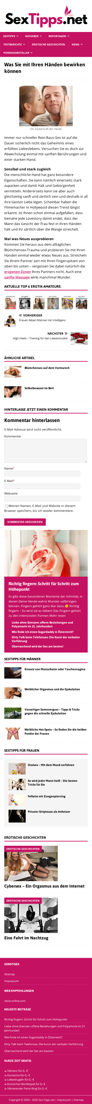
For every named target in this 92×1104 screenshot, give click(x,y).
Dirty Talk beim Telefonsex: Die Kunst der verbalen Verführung (43, 1044)
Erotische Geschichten (48, 44)
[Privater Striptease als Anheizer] (17, 816)
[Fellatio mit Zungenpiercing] (17, 799)
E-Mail (8, 481)
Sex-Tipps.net (47, 1100)
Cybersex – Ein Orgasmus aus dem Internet (44, 885)
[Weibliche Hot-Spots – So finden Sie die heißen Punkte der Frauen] (12, 734)
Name (8, 468)
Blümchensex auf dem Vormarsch (47, 368)
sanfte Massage (17, 277)
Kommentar (12, 436)
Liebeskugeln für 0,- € (20, 1079)
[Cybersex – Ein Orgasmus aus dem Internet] (46, 863)
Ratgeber (32, 36)
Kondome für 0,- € (18, 1075)
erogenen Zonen (17, 271)
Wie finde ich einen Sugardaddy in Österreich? (42, 632)
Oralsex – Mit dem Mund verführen (51, 765)
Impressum (11, 981)
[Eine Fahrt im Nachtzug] (46, 915)
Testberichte (12, 44)
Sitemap (9, 974)
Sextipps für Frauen (21, 750)
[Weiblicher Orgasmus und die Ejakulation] (12, 693)
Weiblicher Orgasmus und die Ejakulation (52, 689)
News (75, 44)
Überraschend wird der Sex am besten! (37, 646)
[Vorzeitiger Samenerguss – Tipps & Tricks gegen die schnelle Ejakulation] (12, 713)
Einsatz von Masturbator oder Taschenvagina (55, 669)
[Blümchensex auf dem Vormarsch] (12, 371)
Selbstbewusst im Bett (39, 388)
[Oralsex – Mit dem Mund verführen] (17, 768)
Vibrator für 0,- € (17, 1071)
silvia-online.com (14, 1001)
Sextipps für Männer (22, 659)
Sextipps (9, 36)
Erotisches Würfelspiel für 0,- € (26, 1084)
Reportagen (57, 36)
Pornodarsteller (16, 53)
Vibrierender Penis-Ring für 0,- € (27, 1088)
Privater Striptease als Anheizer (49, 811)
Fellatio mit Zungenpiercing (46, 796)
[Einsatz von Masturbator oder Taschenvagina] (12, 673)
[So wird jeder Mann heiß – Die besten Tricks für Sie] (17, 784)
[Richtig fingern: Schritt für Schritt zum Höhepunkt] (46, 574)
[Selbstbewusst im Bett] (12, 391)
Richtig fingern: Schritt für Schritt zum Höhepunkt (35, 1019)
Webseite (11, 493)
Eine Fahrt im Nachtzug (26, 937)
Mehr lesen (57, 616)
